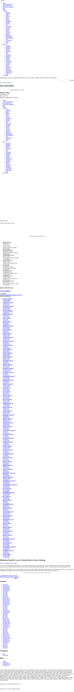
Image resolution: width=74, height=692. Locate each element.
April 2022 (5, 596)
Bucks (7, 17)
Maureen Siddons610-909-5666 (8, 354)
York (7, 43)
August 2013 (6, 642)
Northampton (9, 36)
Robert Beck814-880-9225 (8, 416)
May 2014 (5, 631)
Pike (7, 39)
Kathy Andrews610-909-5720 (9, 482)
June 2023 (5, 584)
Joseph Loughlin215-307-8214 (9, 494)
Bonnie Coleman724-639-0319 (8, 420)
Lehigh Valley (9, 61)
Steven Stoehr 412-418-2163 (8, 304)
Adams (7, 12)
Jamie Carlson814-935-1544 (6, 389)
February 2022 (6, 598)
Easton (7, 52)
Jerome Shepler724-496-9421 (9, 548)
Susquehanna (9, 40)
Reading (8, 69)
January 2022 (6, 600)
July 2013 (5, 643)
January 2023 (6, 585)
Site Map (23, 684)
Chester (7, 19)
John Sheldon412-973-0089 (9, 540)
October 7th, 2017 (9, 563)
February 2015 (6, 619)
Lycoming (8, 32)
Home (4, 3)
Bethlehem (8, 48)
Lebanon (8, 28)
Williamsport (9, 72)
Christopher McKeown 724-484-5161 (8, 312)
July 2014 (5, 628)
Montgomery (9, 35)
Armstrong (8, 13)
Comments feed (6, 663)
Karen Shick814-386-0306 (8, 343)
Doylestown (8, 50)
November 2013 (6, 638)
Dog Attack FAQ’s (7, 5)
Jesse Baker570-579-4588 (8, 521)
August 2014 (6, 627)
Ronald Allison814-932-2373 (8, 339)
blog (4, 653)
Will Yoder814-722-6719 (7, 501)
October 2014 (6, 624)
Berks (7, 14)
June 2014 (5, 629)
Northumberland (9, 38)
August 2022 (6, 590)
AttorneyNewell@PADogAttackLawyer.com (11, 295)
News (4, 9)
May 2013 (5, 646)
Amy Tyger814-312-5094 (8, 459)
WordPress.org (6, 665)
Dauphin (8, 22)
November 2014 (6, 623)
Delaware (8, 23)
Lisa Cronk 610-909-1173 (7, 319)
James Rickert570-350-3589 (7, 498)
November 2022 (6, 587)
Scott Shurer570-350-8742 (8, 455)
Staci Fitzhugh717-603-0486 (7, 490)
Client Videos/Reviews (8, 4)
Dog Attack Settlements (8, 7)
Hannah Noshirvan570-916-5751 (8, 370)
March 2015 (5, 618)
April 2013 (5, 647)
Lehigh (7, 30)
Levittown (8, 63)
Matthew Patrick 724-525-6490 (8, 308)
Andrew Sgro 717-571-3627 (8, 315)
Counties (5, 10)
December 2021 (6, 601)
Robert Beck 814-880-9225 (7, 323)
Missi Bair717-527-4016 (7, 509)
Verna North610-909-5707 (7, 331)
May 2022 (5, 594)
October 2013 (6, 640)
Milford (7, 65)
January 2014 (6, 636)
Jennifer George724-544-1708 (7, 335)
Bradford (8, 16)
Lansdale (8, 58)
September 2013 (6, 641)
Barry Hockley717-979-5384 (9, 377)
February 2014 (6, 634)
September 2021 (6, 603)
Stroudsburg (8, 70)
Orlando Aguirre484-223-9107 (7, 447)
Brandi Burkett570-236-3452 (7, 529)
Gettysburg (8, 54)
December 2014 (6, 621)
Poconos (8, 66)
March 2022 (5, 597)
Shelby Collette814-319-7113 (7, 358)
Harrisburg (8, 56)
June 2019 (5, 614)
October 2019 (6, 610)
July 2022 (5, 592)
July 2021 (5, 606)
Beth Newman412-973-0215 (7, 397)
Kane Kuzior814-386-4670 (7, 463)
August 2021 (6, 605)
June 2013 (5, 645)
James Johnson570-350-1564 (8, 517)
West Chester (9, 71)
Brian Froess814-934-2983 (7, 393)
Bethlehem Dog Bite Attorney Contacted (10, 576)
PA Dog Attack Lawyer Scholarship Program (10, 686)
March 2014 (5, 633)
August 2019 (6, 612)
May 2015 (5, 616)
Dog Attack (5, 655)
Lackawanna (9, 26)
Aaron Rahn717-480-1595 (8, 443)
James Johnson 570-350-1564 (8, 327)
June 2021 (5, 607)
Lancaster (8, 27)
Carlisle (7, 49)
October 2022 (6, 588)
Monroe (7, 34)
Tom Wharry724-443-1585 (8, 439)
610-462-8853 (7, 86)
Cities (4, 44)
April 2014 (5, 632)
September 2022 (6, 589)
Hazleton (8, 57)
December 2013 (6, 637)
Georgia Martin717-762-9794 (8, 405)
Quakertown (8, 67)
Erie (7, 25)
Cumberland (8, 21)
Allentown (8, 45)
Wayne (7, 41)
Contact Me (5, 75)
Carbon (7, 18)
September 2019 (6, 611)
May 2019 (5, 615)
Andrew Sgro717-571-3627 (7, 408)
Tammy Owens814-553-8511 (7, 350)
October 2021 (6, 602)
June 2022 (5, 593)
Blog (4, 8)
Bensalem (8, 47)
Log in (4, 661)
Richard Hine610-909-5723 (8, 505)
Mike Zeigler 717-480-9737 (8, 381)
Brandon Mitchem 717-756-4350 (7, 300)
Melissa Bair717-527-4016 (7, 428)
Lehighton (8, 62)
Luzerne (8, 31)
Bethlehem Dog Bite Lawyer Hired (9, 575)
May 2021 (5, 609)
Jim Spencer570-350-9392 (8, 451)
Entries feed (5, 662)
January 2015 (6, 620)
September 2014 (6, 625)
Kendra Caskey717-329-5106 (7, 556)
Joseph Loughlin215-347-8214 (8, 385)
